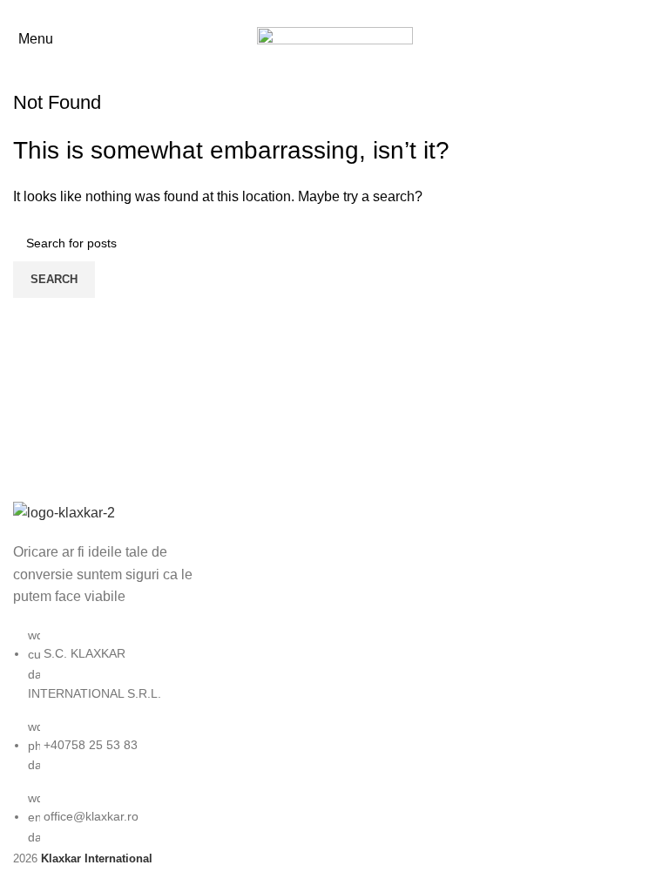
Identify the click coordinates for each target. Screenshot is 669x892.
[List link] (111, 674)
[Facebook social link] (335, 11)
